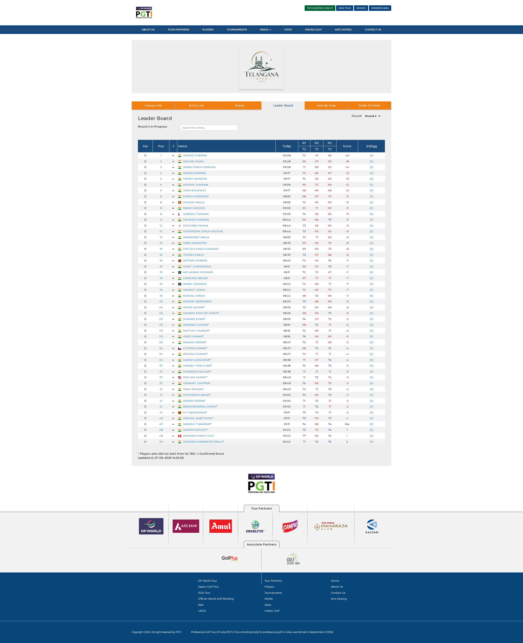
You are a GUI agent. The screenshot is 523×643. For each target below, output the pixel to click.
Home (335, 580)
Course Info (153, 105)
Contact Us (373, 29)
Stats (288, 29)
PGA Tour (204, 592)
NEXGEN (361, 8)
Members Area (380, 8)
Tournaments (237, 29)
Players (208, 29)
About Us (148, 29)
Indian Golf (313, 29)
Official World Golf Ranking (216, 598)
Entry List (196, 105)
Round (356, 116)
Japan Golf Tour (208, 586)
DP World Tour (207, 580)
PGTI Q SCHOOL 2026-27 (320, 8)
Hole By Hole (326, 105)
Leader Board (283, 105)
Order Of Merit (369, 105)
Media (264, 29)
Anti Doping (343, 29)
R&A (200, 604)
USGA (202, 610)
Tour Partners (178, 29)
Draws (240, 105)
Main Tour (345, 8)
